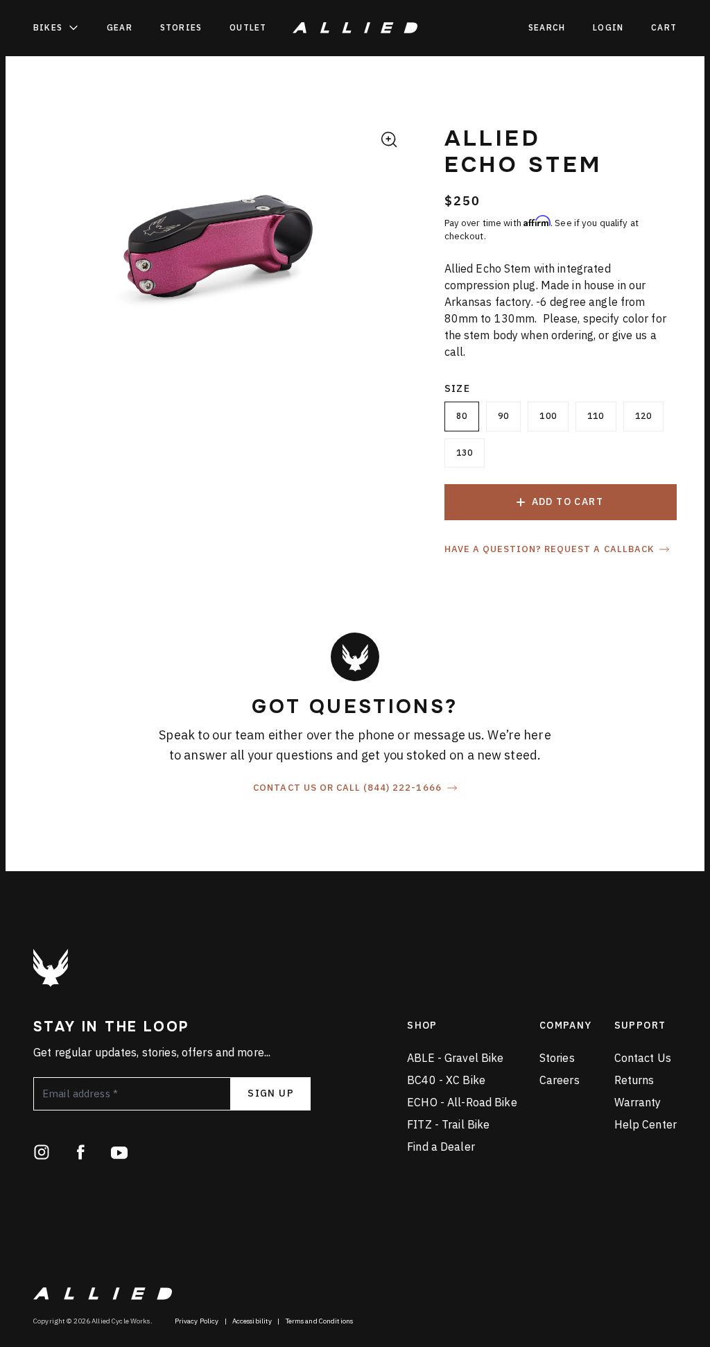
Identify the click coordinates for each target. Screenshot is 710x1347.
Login (608, 27)
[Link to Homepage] (50, 968)
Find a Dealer (441, 1146)
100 (548, 416)
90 (503, 416)
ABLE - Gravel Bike (455, 1058)
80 (461, 416)
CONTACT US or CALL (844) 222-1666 (347, 787)
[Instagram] (41, 1152)
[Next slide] (390, 256)
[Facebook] (80, 1152)
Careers (559, 1080)
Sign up (271, 1093)
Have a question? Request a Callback (549, 549)
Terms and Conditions (320, 1320)
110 (596, 416)
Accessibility (252, 1320)
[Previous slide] (45, 256)
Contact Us (642, 1058)
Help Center (645, 1124)
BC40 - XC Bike (446, 1080)
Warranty (637, 1102)
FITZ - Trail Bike (448, 1124)
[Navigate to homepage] (355, 28)
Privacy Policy (197, 1320)
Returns (634, 1080)
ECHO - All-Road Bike (462, 1102)
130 (465, 452)
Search (546, 27)
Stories (181, 27)
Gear (119, 27)
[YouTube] (119, 1152)
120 (643, 416)
